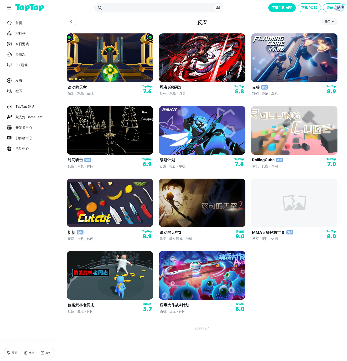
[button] (334, 7)
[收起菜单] (9, 7)
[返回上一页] (71, 21)
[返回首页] (29, 7)
